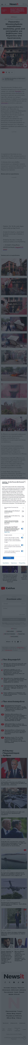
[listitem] (14, 508)
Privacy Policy (22, 563)
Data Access (14, 563)
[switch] (22, 511)
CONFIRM (8, 557)
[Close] (25, 482)
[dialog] (14, 522)
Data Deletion (6, 563)
